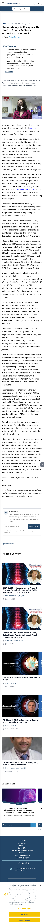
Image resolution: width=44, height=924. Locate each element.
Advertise (22, 843)
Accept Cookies (24, 920)
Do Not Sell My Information (22, 850)
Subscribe (32, 526)
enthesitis (33, 128)
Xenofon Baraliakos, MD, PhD (15, 596)
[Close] (40, 885)
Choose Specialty (20, 9)
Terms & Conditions (22, 855)
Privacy (22, 853)
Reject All (24, 914)
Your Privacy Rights (22, 858)
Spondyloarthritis (8, 544)
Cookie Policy (18, 905)
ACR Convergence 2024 (24, 189)
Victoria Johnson (10, 683)
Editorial (22, 845)
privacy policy (7, 532)
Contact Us (22, 848)
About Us (22, 841)
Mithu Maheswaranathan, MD (15, 768)
